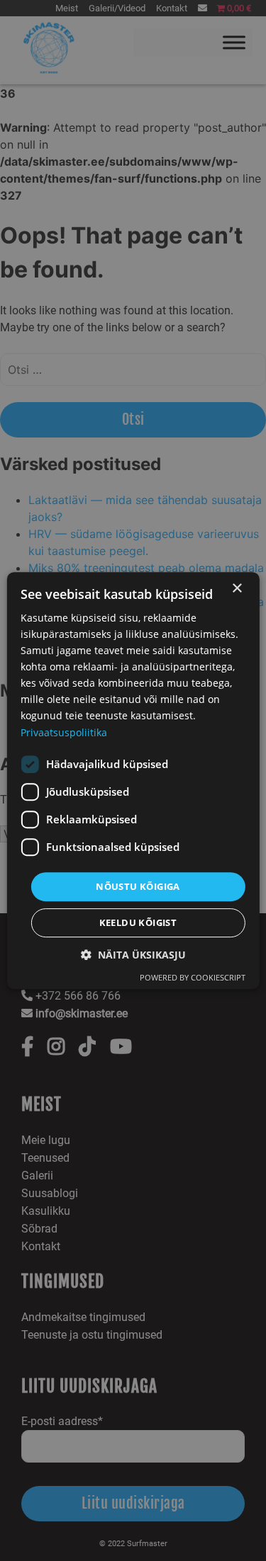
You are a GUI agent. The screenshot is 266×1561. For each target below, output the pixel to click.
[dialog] (132, 781)
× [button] (236, 588)
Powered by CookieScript (192, 977)
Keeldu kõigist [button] (138, 922)
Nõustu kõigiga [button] (138, 886)
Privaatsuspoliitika (64, 732)
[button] (133, 954)
